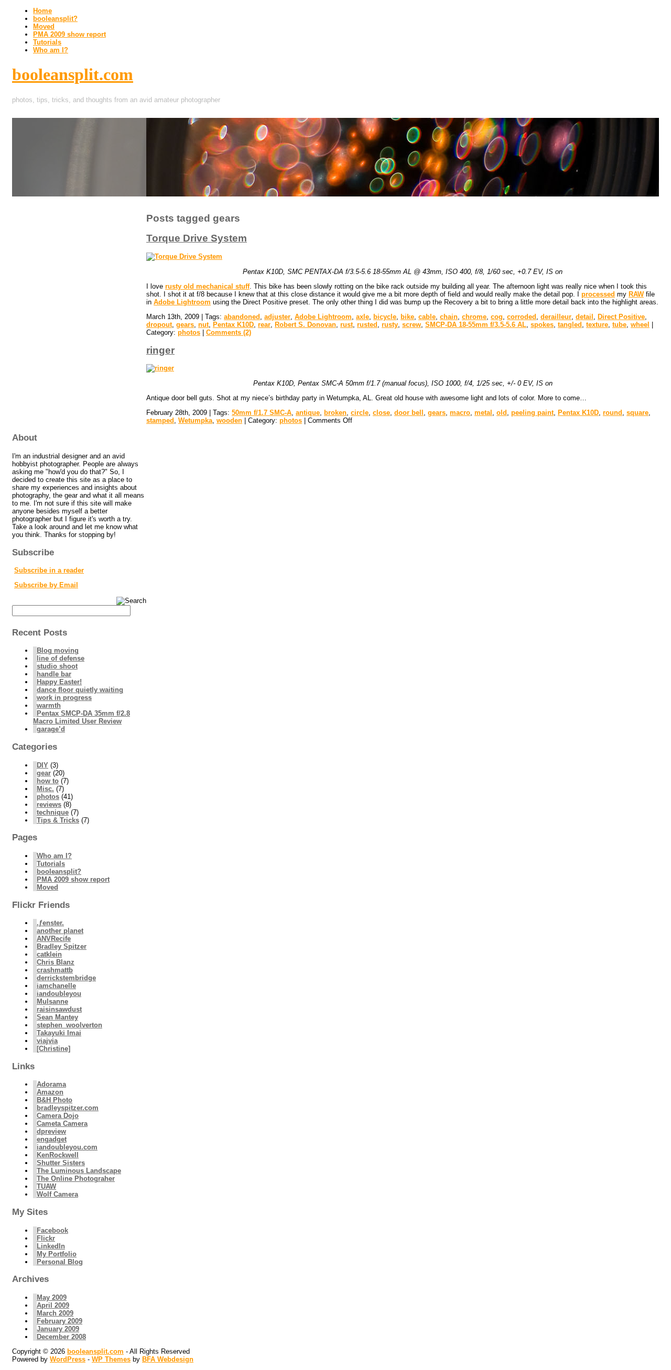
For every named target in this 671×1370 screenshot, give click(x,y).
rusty (390, 324)
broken (335, 413)
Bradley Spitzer (61, 946)
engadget (52, 1139)
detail (584, 317)
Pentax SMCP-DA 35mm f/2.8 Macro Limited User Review (81, 717)
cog (497, 317)
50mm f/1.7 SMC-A (261, 413)
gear (44, 773)
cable (427, 317)
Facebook (52, 1230)
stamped (160, 420)
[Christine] (53, 1049)
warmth (49, 705)
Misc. (45, 789)
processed (598, 294)
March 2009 (55, 1313)
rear (264, 324)
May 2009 (52, 1297)
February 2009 (59, 1321)
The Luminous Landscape (79, 1171)
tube (619, 324)
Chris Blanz (55, 962)
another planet (60, 931)
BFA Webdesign (167, 1359)
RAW (636, 294)
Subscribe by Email (46, 585)
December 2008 (61, 1337)
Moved (44, 26)
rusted (367, 324)
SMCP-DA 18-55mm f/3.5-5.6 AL (475, 324)
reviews (49, 804)
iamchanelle (56, 986)
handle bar (54, 674)
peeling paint (532, 413)
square (637, 413)
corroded (521, 317)
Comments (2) (228, 332)
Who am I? (50, 50)
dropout (159, 324)
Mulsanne (52, 1001)
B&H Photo (54, 1100)
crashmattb (55, 970)
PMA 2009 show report (69, 34)
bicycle (384, 317)
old (501, 413)
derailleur (555, 317)
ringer (160, 350)
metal (483, 413)
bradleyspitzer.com (68, 1108)
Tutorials (47, 42)
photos (189, 332)
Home (42, 11)
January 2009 (58, 1329)
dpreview (51, 1131)
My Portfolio (57, 1254)
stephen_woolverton (69, 1025)
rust (346, 324)
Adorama (51, 1084)
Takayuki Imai (59, 1033)
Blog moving (58, 650)
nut (203, 324)
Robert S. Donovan (305, 324)
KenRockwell (58, 1155)
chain (449, 317)
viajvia (47, 1041)
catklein (49, 954)
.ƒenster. (50, 923)
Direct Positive (621, 317)
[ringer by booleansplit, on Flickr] (160, 368)
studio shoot (57, 666)
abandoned (242, 317)
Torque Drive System (196, 238)
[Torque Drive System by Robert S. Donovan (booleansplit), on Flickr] (184, 256)
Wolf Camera (57, 1194)
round (612, 413)
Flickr (46, 1238)
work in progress (64, 698)
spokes (542, 324)
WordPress (67, 1359)
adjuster (277, 317)
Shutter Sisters (61, 1163)
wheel (640, 324)
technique (53, 812)
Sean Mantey (57, 1017)
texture (597, 324)
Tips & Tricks (58, 820)
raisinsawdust (59, 1009)
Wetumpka (195, 420)
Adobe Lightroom (182, 302)
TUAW (46, 1186)
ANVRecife (54, 938)
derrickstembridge (66, 978)
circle (360, 413)
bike (407, 317)
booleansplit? (55, 19)
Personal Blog (60, 1262)
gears (185, 324)
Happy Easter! (59, 682)
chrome (474, 317)
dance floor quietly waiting (80, 690)
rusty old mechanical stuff (207, 286)
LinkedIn (51, 1246)
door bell (409, 413)
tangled (570, 324)
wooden (229, 420)
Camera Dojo (58, 1116)
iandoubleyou (59, 994)
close (381, 413)
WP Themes (111, 1359)
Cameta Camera (62, 1123)
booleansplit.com (72, 74)
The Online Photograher (76, 1178)
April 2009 (53, 1305)
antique (308, 413)
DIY (42, 765)
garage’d (51, 729)
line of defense (60, 658)
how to (48, 781)
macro (460, 413)
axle (362, 317)
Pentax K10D (233, 324)
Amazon (50, 1092)
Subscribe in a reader (49, 570)
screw (411, 324)
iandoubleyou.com (67, 1147)
